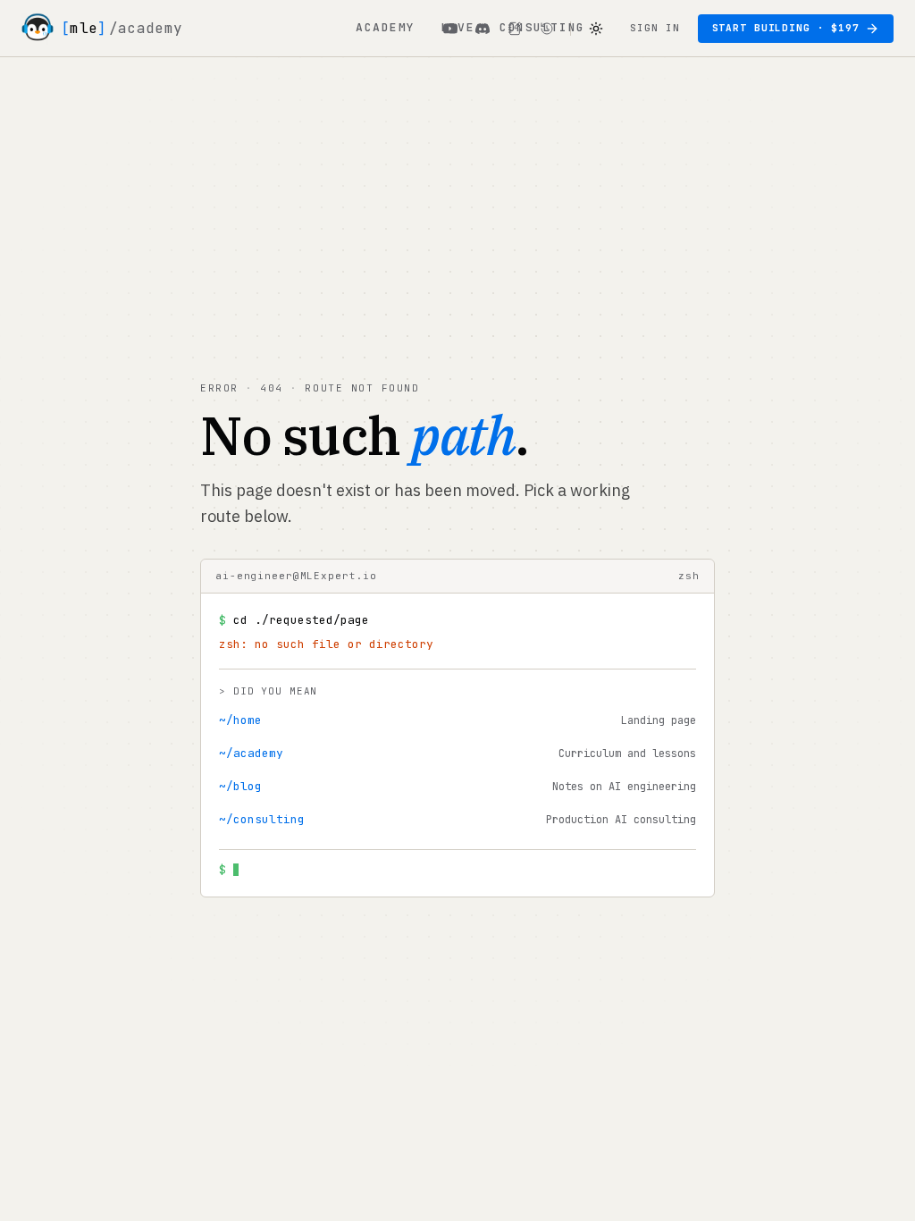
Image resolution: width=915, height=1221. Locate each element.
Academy (386, 27)
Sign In (654, 27)
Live (457, 27)
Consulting (542, 27)
